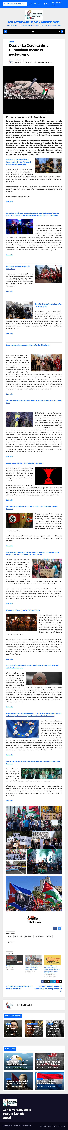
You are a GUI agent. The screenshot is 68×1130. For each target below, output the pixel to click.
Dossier (11, 41)
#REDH (50, 62)
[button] (59, 31)
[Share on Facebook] (55, 930)
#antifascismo (32, 62)
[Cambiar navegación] (32, 31)
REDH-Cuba (21, 60)
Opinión (35, 1023)
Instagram (62, 1126)
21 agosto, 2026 (12, 1067)
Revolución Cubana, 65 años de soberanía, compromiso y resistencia (48, 987)
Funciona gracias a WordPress (11, 1125)
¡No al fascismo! (10, 966)
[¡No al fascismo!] (14, 960)
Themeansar (6, 1127)
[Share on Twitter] (59, 930)
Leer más (9, 603)
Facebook (43, 1126)
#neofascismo (42, 62)
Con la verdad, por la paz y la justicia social (34, 22)
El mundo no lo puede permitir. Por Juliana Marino (48, 1064)
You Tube (55, 1126)
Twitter (49, 1126)
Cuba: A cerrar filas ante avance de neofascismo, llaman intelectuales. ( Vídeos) (33, 967)
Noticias (40, 1078)
